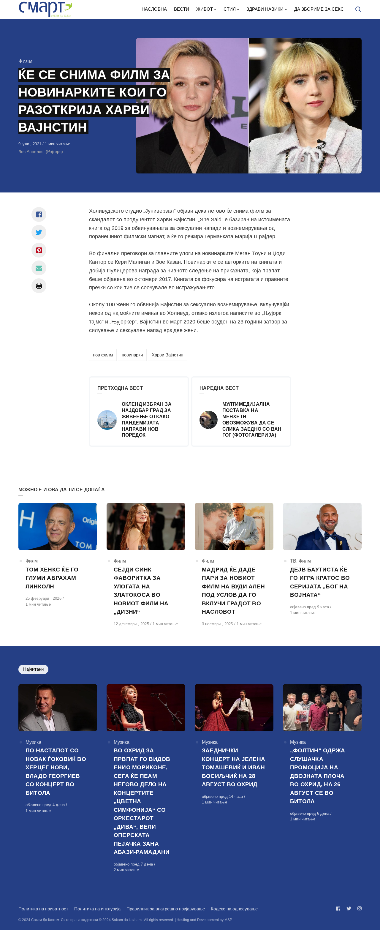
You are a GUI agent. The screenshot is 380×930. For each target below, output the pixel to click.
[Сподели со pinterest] (38, 250)
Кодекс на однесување (234, 908)
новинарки (132, 354)
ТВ (293, 560)
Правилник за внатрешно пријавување (165, 908)
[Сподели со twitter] (38, 232)
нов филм (103, 354)
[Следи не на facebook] (339, 908)
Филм (25, 61)
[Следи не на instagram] (358, 908)
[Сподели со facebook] (38, 214)
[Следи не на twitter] (349, 908)
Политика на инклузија (97, 908)
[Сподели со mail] (38, 267)
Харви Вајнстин (167, 354)
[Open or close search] (358, 9)
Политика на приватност (43, 908)
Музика (33, 742)
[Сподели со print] (38, 285)
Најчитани (33, 669)
